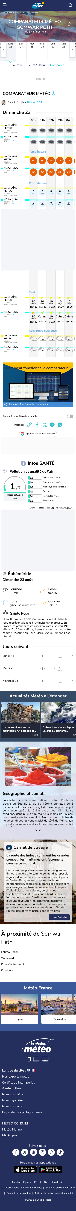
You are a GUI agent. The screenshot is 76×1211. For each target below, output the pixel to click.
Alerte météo (11, 1088)
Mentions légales (21, 1182)
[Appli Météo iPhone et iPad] (25, 1170)
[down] (38, 830)
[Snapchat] (33, 1152)
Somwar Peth (32, 12)
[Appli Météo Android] (50, 1170)
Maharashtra (20, 12)
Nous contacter (13, 1106)
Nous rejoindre (12, 1100)
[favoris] (69, 24)
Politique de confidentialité (60, 1187)
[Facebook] (15, 1152)
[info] (53, 93)
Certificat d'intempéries (18, 1082)
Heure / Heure (36, 65)
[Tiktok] (60, 1152)
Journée (17, 65)
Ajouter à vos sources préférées (40, 433)
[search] (70, 5)
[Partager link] (29, 424)
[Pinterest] (51, 1152)
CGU (36, 1182)
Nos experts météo (15, 1076)
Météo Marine (12, 1129)
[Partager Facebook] (37, 424)
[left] (3, 50)
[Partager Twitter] (44, 424)
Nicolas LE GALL (36, 102)
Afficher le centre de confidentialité (54, 1193)
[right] (72, 50)
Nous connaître (13, 1094)
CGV (45, 1182)
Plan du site (57, 1182)
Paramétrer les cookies (19, 1193)
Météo (3, 12)
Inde (10, 12)
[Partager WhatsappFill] (60, 424)
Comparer (57, 65)
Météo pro (9, 1135)
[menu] (5, 5)
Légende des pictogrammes (22, 1112)
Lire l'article (59, 917)
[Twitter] (24, 1152)
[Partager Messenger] (52, 424)
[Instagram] (42, 1152)
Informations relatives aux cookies (23, 1187)
